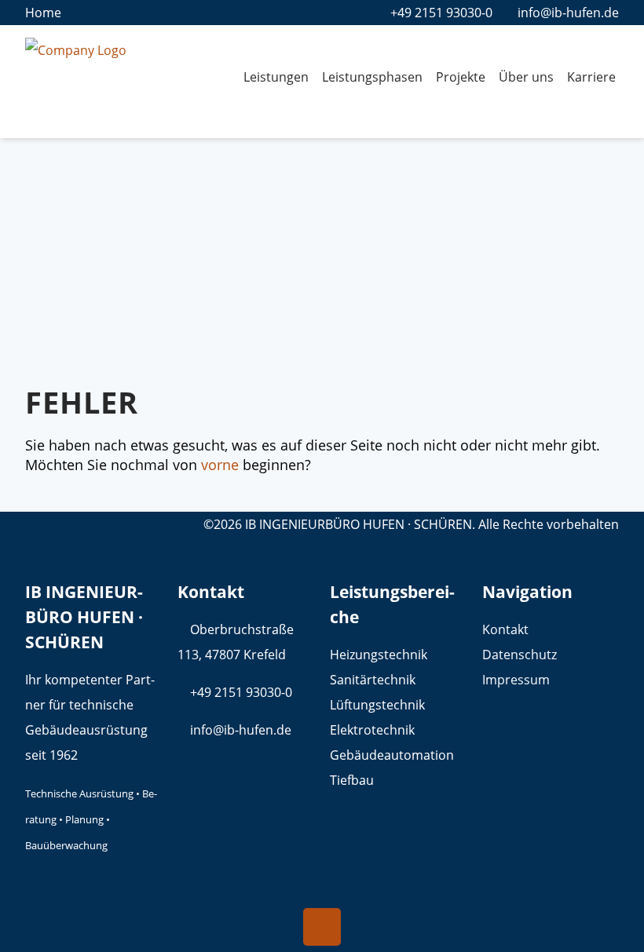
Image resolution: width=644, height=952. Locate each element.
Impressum (516, 679)
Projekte (460, 77)
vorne (220, 464)
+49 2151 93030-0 (441, 12)
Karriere (591, 77)
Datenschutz (519, 654)
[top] (322, 927)
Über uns (526, 77)
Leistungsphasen (372, 77)
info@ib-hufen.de (568, 12)
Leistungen (276, 77)
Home (43, 12)
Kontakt (505, 629)
